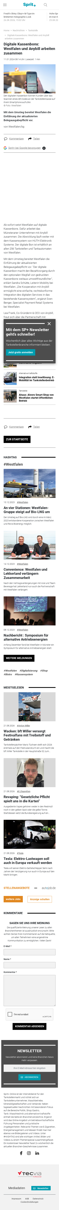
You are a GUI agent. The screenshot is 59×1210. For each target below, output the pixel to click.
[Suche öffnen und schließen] (44, 4)
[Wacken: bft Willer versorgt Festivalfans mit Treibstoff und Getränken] (30, 706)
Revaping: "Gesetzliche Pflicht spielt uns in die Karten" (27, 799)
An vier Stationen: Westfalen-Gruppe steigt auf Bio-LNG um (27, 510)
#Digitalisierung (28, 670)
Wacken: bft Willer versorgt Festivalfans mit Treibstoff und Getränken (27, 735)
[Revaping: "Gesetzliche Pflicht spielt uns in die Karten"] (30, 772)
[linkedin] (37, 1153)
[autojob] (49, 888)
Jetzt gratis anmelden (20, 352)
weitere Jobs (13, 899)
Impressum (16, 1199)
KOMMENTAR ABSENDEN (29, 1026)
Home (6, 30)
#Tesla (20, 853)
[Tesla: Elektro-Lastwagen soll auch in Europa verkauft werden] (30, 834)
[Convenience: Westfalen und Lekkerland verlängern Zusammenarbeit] (30, 545)
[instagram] (29, 1153)
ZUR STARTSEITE (17, 439)
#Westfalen (13, 464)
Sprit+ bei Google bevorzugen (24, 147)
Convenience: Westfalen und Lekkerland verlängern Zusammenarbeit (25, 574)
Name (7, 959)
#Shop (44, 670)
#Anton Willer (23, 725)
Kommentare (16, 138)
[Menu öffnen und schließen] (5, 5)
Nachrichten (19, 30)
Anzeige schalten (40, 899)
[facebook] (21, 1153)
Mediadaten (16, 1188)
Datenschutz (38, 1199)
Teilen (36, 138)
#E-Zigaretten (23, 791)
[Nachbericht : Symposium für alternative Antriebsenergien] (30, 610)
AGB (27, 1199)
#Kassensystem (24, 674)
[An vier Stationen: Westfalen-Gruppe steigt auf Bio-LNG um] (30, 483)
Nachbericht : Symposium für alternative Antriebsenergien (26, 637)
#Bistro (8, 674)
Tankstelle (33, 30)
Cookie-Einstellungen (29, 1202)
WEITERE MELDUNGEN (19, 658)
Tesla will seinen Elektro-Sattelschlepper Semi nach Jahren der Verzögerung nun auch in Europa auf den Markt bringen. (29, 871)
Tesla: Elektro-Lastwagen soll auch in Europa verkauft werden (28, 861)
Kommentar (9, 972)
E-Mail (7, 946)
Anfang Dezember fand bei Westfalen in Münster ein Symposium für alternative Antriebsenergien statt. (29, 646)
